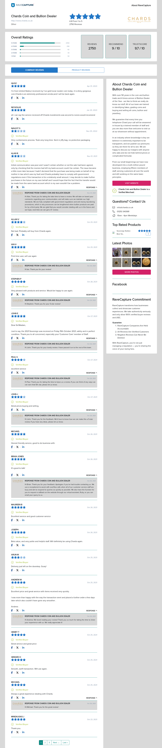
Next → (56, 742)
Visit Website (131, 183)
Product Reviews (81, 70)
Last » (65, 742)
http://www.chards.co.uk (22, 20)
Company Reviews (34, 70)
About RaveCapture (141, 5)
